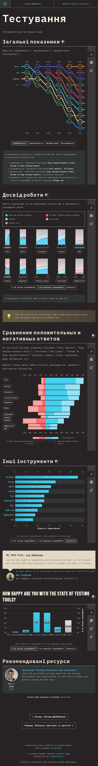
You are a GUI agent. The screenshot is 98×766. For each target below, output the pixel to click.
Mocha (23, 251)
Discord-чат (57, 756)
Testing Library (42, 281)
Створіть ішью (62, 754)
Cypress (62, 251)
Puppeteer (23, 281)
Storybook (42, 251)
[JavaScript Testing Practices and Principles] (11, 674)
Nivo (69, 745)
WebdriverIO (79, 281)
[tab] (91, 54)
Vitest (7, 417)
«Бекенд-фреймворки (49, 716)
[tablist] (90, 63)
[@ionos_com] (46, 195)
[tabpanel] (49, 115)
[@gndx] (63, 42)
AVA (79, 251)
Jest (7, 251)
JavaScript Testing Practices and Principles (49, 670)
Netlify (57, 748)
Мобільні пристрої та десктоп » (49, 725)
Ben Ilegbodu (10, 576)
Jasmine (7, 281)
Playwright (61, 281)
